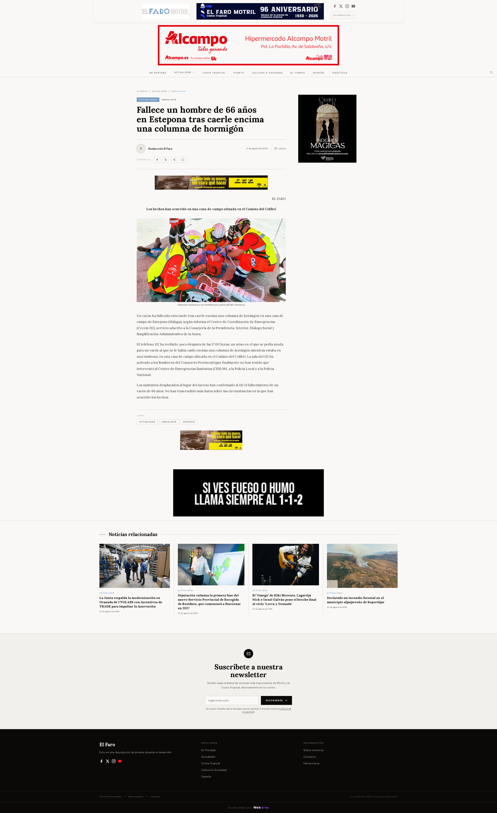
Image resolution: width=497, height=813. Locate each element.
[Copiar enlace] (183, 160)
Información (342, 15)
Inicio (144, 91)
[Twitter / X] (165, 160)
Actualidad (183, 72)
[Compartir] (174, 160)
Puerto (239, 72)
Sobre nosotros (313, 750)
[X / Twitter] (341, 6)
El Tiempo (297, 72)
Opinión (318, 72)
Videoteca (340, 72)
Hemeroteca (311, 763)
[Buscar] (491, 72)
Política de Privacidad (110, 796)
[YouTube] (353, 6)
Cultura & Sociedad (267, 72)
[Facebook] (335, 6)
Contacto (309, 756)
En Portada (157, 72)
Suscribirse (274, 700)
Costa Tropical (214, 72)
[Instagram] (347, 6)
